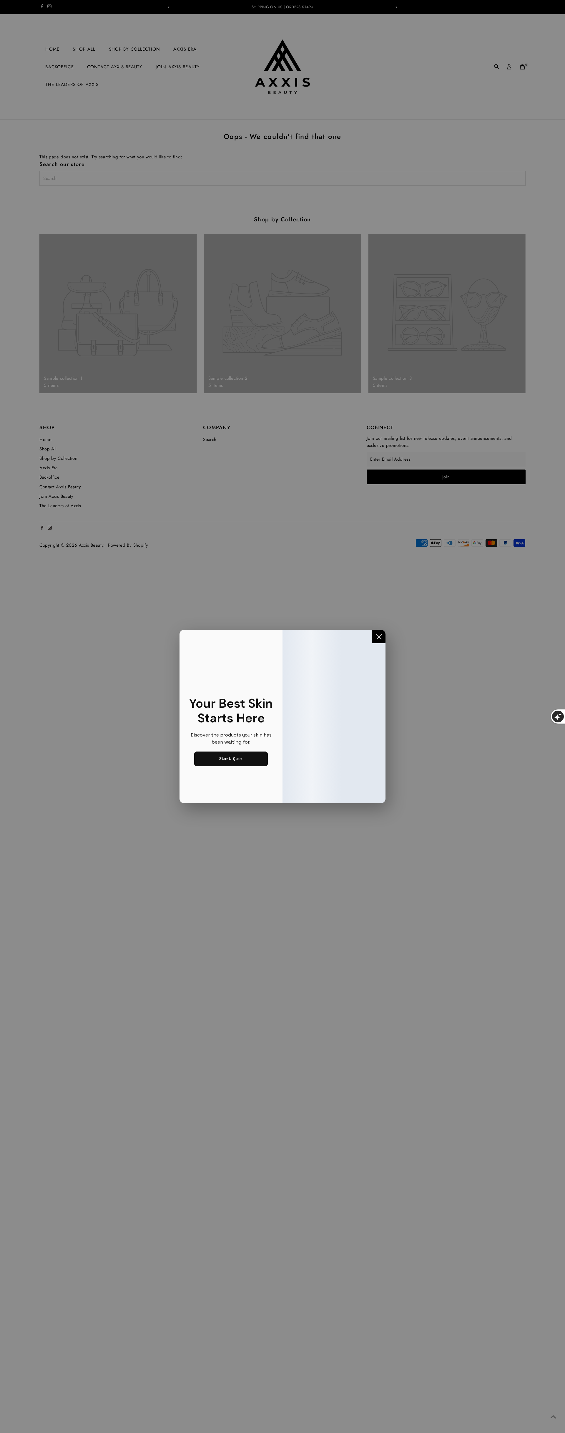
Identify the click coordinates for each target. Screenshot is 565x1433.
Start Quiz (231, 759)
